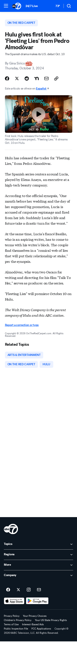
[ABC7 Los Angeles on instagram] (28, 590)
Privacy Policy (11, 616)
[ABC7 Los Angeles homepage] (16, 6)
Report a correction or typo (22, 325)
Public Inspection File (16, 628)
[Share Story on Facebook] (7, 78)
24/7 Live (31, 6)
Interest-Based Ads (33, 624)
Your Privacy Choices (35, 616)
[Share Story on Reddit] (26, 78)
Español (41, 89)
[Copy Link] (56, 78)
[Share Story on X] (17, 78)
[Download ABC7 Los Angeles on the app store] (14, 600)
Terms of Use (11, 624)
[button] (5, 5)
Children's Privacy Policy (17, 620)
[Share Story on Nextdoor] (36, 78)
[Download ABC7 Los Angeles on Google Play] (37, 600)
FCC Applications (41, 628)
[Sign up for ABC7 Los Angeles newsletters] (39, 590)
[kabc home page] (11, 529)
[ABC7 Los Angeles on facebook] (8, 590)
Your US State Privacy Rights (51, 620)
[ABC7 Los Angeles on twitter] (18, 590)
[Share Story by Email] (46, 78)
